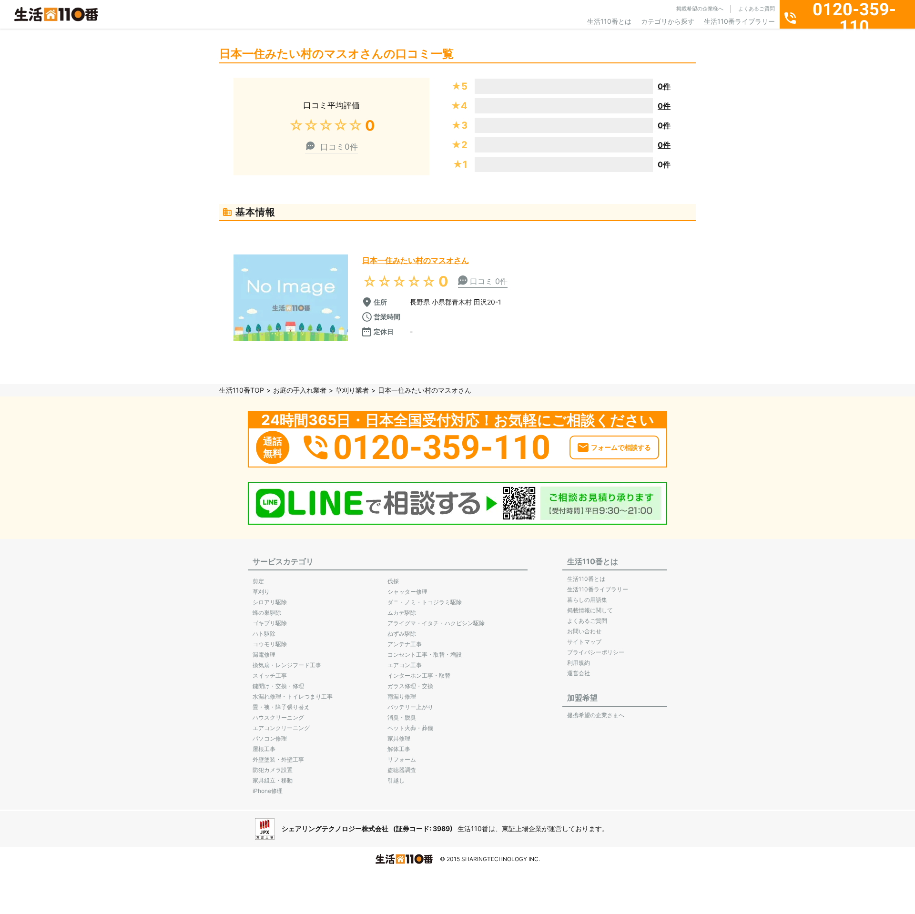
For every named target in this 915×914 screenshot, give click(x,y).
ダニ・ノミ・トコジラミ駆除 (424, 602)
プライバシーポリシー (595, 652)
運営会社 (578, 673)
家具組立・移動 (273, 780)
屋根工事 (264, 748)
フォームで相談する (621, 447)
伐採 (393, 581)
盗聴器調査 (401, 769)
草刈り (261, 591)
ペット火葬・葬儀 (410, 727)
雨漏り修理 (401, 696)
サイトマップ (584, 641)
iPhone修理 (268, 790)
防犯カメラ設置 (273, 769)
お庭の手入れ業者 (299, 390)
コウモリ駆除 (270, 644)
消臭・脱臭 (401, 717)
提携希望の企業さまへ (595, 715)
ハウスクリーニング (278, 717)
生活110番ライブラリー (739, 21)
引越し (396, 780)
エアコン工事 (404, 665)
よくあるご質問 (756, 8)
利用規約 (578, 662)
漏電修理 (264, 654)
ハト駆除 (264, 633)
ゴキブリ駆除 (270, 623)
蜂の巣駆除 (267, 612)
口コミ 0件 (489, 281)
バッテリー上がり (410, 707)
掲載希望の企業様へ (699, 8)
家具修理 (398, 738)
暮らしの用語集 (587, 599)
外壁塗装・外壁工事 (278, 759)
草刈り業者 (352, 390)
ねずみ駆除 (401, 633)
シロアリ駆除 (270, 602)
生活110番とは (609, 21)
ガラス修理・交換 (410, 686)
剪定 (258, 581)
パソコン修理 (270, 738)
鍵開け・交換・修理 (278, 686)
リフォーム (401, 759)
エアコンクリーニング (281, 727)
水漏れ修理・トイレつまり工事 (293, 696)
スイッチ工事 (270, 675)
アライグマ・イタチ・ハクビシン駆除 (436, 623)
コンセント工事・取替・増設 (424, 654)
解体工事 (398, 748)
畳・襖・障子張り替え (281, 707)
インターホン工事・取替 (418, 675)
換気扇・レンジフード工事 (287, 665)
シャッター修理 (407, 591)
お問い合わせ (584, 631)
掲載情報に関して (590, 610)
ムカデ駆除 (401, 612)
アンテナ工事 (404, 644)
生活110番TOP (241, 390)
